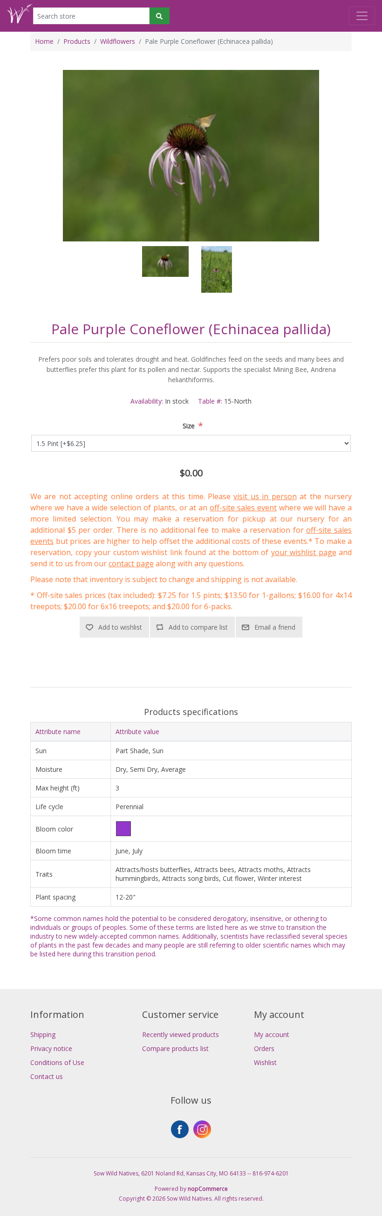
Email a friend (274, 627)
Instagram (202, 1129)
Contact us (46, 1076)
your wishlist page (303, 552)
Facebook (180, 1129)
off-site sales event (243, 507)
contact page (131, 563)
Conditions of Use (57, 1062)
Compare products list (175, 1048)
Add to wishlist (120, 627)
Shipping (42, 1034)
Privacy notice (51, 1048)
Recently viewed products (180, 1034)
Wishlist (265, 1062)
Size (189, 425)
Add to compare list (198, 627)
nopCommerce (208, 1189)
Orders (264, 1048)
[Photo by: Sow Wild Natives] (165, 269)
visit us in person (264, 496)
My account (271, 1034)
